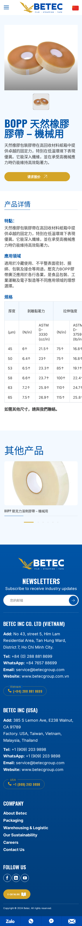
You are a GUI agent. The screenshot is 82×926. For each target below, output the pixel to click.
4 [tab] (48, 522)
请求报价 (33, 176)
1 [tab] (29, 522)
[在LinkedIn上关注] (16, 878)
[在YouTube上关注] (25, 878)
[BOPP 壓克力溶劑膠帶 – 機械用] (41, 488)
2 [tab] (38, 522)
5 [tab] (52, 522)
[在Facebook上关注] (7, 878)
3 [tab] (43, 522)
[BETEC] (41, 7)
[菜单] (6, 7)
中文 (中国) (75, 8)
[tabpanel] (41, 488)
